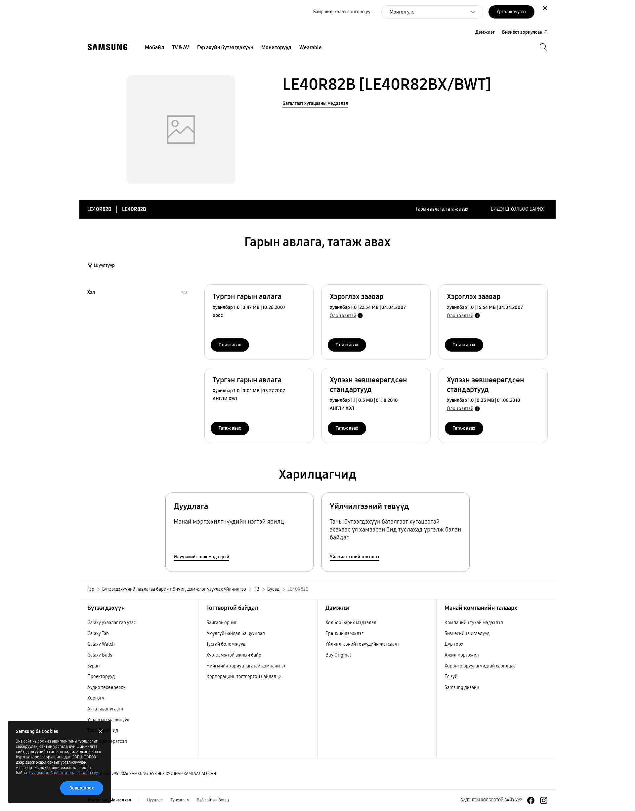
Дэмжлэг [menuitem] (485, 32)
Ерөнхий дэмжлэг (344, 633)
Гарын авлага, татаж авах (442, 209)
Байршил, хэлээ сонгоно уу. (342, 12)
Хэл (91, 293)
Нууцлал (155, 800)
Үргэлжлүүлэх (511, 12)
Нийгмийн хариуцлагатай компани (243, 666)
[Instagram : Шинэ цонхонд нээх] (544, 800)
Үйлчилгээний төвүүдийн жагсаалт (362, 644)
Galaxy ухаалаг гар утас (111, 622)
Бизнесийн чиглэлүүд (466, 633)
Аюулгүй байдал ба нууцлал (235, 633)
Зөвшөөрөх (81, 788)
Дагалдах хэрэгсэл (107, 741)
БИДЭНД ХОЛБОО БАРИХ (517, 209)
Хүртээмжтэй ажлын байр (233, 655)
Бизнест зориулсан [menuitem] (522, 32)
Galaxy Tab (98, 633)
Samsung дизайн (461, 687)
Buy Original (338, 655)
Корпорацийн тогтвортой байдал (241, 676)
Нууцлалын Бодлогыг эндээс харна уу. (64, 773)
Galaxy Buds (99, 655)
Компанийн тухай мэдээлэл (473, 622)
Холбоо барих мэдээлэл (350, 622)
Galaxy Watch (101, 644)
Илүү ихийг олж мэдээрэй (201, 557)
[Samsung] (107, 47)
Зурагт (94, 666)
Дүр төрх (453, 644)
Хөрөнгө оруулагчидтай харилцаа (480, 666)
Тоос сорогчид (102, 730)
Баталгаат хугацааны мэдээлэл (315, 103)
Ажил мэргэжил (461, 655)
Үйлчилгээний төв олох (354, 557)
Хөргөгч (96, 698)
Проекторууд (101, 676)
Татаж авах (230, 345)
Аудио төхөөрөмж (106, 687)
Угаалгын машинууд (108, 720)
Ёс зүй (450, 676)
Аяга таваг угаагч (105, 709)
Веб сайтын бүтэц (213, 800)
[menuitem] (154, 47)
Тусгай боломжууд (225, 644)
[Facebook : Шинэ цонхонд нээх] (531, 800)
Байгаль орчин (221, 622)
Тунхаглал (180, 800)
